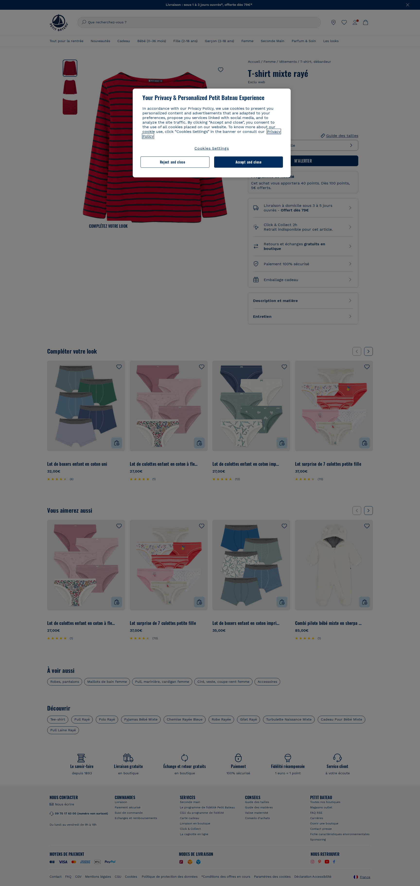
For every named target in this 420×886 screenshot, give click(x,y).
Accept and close (249, 161)
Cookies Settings (211, 148)
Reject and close (172, 161)
